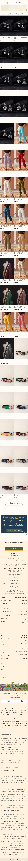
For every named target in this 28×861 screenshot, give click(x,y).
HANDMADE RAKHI (5, 737)
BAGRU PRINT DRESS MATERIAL (14, 793)
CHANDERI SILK (5, 764)
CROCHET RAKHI (5, 738)
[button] (2, 2)
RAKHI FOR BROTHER (16, 744)
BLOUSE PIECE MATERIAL (17, 854)
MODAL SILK (13, 764)
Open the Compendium (14, 530)
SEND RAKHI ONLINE (16, 737)
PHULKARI (22, 762)
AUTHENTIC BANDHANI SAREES (8, 814)
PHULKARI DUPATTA (6, 825)
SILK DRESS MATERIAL (16, 804)
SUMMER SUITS (14, 751)
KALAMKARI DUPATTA (6, 827)
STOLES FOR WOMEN (18, 823)
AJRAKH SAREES (19, 813)
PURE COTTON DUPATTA (18, 825)
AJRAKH (10, 760)
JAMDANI (10, 762)
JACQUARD (22, 760)
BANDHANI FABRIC (10, 784)
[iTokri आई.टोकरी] (6, 2)
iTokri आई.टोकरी (7, 693)
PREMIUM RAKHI (14, 738)
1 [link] (10, 503)
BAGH (15, 766)
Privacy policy (23, 693)
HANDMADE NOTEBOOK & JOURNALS (10, 851)
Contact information (15, 697)
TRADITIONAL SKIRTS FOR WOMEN (9, 852)
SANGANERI (4, 762)
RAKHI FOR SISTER (5, 744)
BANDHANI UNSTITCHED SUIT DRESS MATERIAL (12, 794)
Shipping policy (19, 695)
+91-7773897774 (14, 589)
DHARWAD (16, 762)
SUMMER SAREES (15, 749)
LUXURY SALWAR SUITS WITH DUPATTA (10, 834)
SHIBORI (23, 764)
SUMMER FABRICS (5, 749)
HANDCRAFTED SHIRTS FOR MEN (9, 843)
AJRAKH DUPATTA (17, 827)
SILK (19, 766)
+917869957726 (13, 583)
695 (17, 503)
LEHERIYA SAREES (21, 818)
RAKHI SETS (16, 740)
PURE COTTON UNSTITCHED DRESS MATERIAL (12, 807)
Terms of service (10, 695)
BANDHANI (15, 760)
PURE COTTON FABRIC (14, 775)
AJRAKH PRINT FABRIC (15, 773)
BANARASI (15, 767)
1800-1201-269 (12, 586)
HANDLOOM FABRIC (18, 778)
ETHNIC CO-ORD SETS (11, 838)
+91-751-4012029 (9, 592)
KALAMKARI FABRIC (10, 780)
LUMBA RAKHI (7, 742)
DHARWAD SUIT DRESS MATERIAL (9, 796)
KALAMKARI (4, 760)
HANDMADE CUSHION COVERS (13, 841)
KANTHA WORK (5, 766)
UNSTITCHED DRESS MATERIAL (8, 789)
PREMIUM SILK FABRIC (11, 782)
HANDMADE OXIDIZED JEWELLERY (15, 849)
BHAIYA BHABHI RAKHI (18, 742)
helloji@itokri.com (19, 593)
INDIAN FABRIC (4, 773)
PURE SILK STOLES (17, 829)
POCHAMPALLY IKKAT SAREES (8, 818)
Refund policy (15, 693)
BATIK (18, 764)
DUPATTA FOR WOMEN (6, 823)
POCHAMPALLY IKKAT (6, 767)
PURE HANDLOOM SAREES (7, 813)
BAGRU (11, 766)
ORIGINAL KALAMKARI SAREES (13, 816)
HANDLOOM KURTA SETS (7, 836)
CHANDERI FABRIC (14, 776)
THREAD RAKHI (9, 740)
